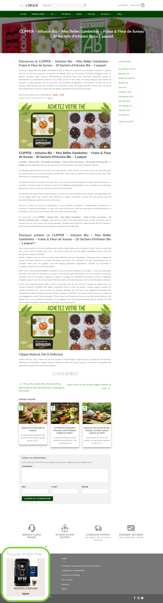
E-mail (55, 487)
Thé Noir (122, 101)
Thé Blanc (122, 92)
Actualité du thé (125, 69)
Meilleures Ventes (38, 14)
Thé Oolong (123, 106)
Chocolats (91, 14)
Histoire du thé (124, 78)
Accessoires (105, 14)
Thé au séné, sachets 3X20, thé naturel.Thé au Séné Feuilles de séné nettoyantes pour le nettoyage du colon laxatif (41, 387)
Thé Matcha (66, 14)
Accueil (23, 14)
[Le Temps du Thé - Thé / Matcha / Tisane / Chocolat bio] (29, 5)
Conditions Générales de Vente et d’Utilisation (81, 566)
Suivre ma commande (71, 575)
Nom (24, 487)
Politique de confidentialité (73, 571)
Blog (119, 14)
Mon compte (67, 580)
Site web (85, 487)
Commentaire (27, 466)
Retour (64, 589)
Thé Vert (121, 110)
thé (32, 95)
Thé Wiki (122, 115)
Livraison (65, 584)
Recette (121, 83)
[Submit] (85, 5)
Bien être (122, 74)
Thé (51, 14)
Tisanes (79, 14)
